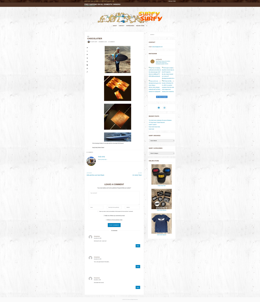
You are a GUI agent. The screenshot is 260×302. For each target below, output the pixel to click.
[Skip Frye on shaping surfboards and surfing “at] (155, 73)
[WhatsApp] (87, 68)
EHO (88, 36)
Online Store (172, 1)
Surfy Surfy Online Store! (98, 147)
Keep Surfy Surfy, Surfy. (154, 126)
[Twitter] (87, 51)
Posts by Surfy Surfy (102, 159)
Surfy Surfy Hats (161, 185)
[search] (146, 25)
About (115, 25)
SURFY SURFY (153, 124)
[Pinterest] (87, 54)
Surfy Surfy (94, 41)
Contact (121, 25)
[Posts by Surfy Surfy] (88, 41)
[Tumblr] (87, 58)
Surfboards (130, 25)
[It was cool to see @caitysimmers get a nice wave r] (155, 86)
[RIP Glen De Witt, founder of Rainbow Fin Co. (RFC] (168, 86)
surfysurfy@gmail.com (107, 1)
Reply (138, 245)
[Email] (87, 61)
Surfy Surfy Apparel (161, 234)
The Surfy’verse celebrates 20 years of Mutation (160, 120)
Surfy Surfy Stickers (161, 210)
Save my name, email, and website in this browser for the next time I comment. (116, 211)
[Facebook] (87, 47)
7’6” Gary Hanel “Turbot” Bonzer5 (157, 122)
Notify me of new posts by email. (114, 219)
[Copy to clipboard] (87, 72)
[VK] (87, 65)
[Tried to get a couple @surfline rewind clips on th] (168, 73)
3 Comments (112, 41)
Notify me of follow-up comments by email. (115, 215)
